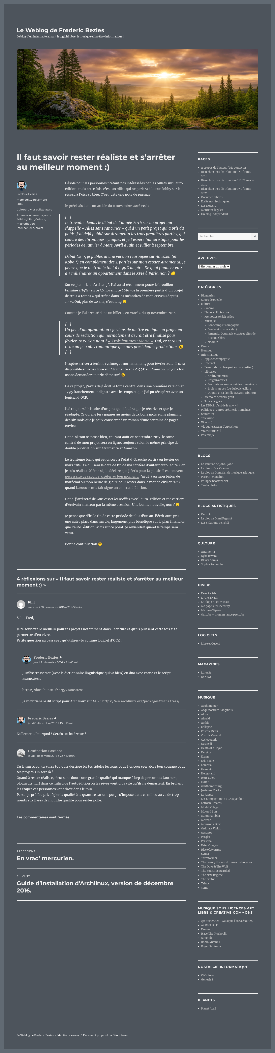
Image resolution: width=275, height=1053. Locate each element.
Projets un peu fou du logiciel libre (229, 388)
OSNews (206, 677)
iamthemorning (211, 786)
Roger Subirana (211, 946)
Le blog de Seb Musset (215, 602)
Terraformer (209, 858)
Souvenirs (207, 414)
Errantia (206, 765)
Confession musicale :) (222, 329)
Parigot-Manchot (212, 477)
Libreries (210, 371)
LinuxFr (206, 672)
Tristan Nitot (209, 485)
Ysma (204, 887)
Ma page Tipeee (211, 610)
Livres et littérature (40, 209)
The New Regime (212, 875)
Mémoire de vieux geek (219, 397)
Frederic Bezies (27, 194)
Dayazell (206, 744)
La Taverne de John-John (217, 464)
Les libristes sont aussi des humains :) (232, 384)
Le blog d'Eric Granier (215, 468)
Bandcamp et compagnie (223, 325)
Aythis (205, 722)
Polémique (208, 435)
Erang (205, 756)
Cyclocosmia (209, 739)
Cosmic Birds (209, 731)
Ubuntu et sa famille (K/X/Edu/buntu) (232, 393)
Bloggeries (208, 295)
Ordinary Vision (211, 828)
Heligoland (208, 773)
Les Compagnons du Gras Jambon (222, 799)
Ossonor (206, 832)
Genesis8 (207, 979)
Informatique (209, 355)
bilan (30, 219)
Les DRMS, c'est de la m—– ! (219, 405)
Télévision (207, 418)
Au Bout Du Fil (210, 925)
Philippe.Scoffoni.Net (214, 481)
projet (39, 227)
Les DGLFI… (208, 205)
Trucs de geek (213, 401)
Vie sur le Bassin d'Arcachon (219, 426)
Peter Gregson (210, 845)
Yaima (205, 883)
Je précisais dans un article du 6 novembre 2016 (103, 206)
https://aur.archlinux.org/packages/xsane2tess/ (140, 701)
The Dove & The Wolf (214, 866)
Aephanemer (209, 706)
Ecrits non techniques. (215, 201)
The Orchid (208, 879)
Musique (210, 321)
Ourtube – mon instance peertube (222, 614)
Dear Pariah (208, 593)
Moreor (206, 820)
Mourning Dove (211, 824)
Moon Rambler (210, 816)
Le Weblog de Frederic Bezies (60, 30)
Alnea (204, 714)
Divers (205, 346)
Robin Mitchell (210, 942)
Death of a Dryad (211, 748)
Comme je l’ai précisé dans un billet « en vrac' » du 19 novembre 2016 (120, 313)
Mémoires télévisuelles (219, 316)
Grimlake (207, 769)
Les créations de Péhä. (215, 522)
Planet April (208, 1008)
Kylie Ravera (209, 556)
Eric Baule (207, 761)
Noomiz (213, 342)
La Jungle (207, 794)
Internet (210, 363)
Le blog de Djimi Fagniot (216, 518)
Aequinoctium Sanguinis (217, 710)
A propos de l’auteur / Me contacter (223, 167)
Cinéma (209, 308)
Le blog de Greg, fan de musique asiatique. (227, 472)
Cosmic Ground (211, 735)
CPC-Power (208, 975)
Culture (22, 209)
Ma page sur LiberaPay (215, 606)
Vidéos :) (206, 422)
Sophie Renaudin (212, 564)
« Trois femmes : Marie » (130, 341)
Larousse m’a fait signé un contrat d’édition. (111, 488)
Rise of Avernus (211, 849)
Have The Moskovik (213, 933)
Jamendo (207, 938)
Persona (206, 841)
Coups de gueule (211, 300)
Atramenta (36, 215)
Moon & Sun (209, 811)
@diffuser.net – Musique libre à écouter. (227, 921)
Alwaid (205, 718)
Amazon (22, 215)
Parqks (205, 837)
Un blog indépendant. (215, 214)
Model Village (209, 807)
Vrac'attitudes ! (211, 431)
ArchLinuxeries (218, 376)
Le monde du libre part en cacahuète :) (229, 367)
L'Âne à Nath (209, 597)
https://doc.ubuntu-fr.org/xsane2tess (52, 690)
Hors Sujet (208, 777)
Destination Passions (45, 751)
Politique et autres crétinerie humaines (226, 409)
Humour (206, 350)
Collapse (206, 727)
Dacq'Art (207, 514)
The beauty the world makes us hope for (226, 862)
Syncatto (206, 854)
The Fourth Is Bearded (215, 871)
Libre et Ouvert (210, 643)
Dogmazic (207, 929)
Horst (205, 782)
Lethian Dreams (211, 803)
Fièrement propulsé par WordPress (105, 1035)
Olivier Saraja (209, 560)
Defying (206, 752)
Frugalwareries (217, 380)
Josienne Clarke (211, 790)
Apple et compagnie (217, 359)
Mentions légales (212, 210)
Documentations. (212, 197)
